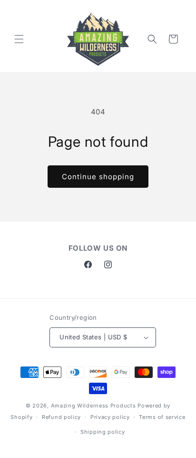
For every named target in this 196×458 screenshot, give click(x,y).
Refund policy (61, 417)
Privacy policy (110, 417)
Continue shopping (98, 176)
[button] (19, 39)
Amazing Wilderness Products (93, 405)
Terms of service (162, 417)
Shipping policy (102, 431)
